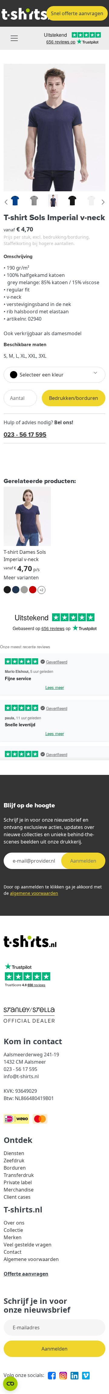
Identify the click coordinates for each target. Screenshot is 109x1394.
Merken (12, 1237)
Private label (18, 1182)
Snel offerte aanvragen (77, 13)
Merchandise (19, 1189)
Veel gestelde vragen (27, 1244)
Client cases (17, 1197)
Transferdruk (19, 1175)
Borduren (15, 1167)
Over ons (14, 1222)
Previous (6, 202)
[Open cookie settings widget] (10, 1383)
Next (103, 202)
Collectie (13, 1230)
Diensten (14, 1153)
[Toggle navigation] (14, 38)
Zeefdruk (14, 1160)
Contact (12, 1252)
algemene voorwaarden (34, 893)
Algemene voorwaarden (31, 1259)
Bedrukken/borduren (73, 398)
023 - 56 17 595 (25, 434)
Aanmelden (83, 860)
